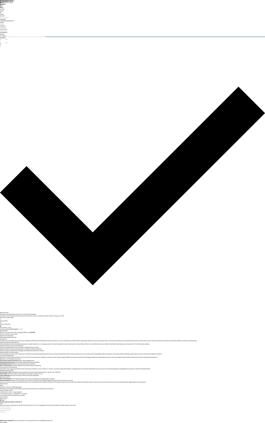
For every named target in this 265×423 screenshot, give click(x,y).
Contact (2, 9)
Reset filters (3, 331)
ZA (0, 4)
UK (1, 2)
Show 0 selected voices (6, 390)
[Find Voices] (132, 1)
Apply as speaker (4, 1)
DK (1, 7)
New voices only (4, 312)
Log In (1, 11)
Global (1, 1)
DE (0, 6)
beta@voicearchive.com (46, 420)
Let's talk (2, 16)
